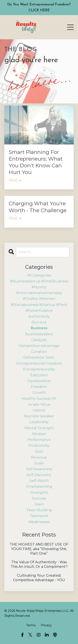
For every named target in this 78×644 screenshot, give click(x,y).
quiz (39, 451)
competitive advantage (39, 346)
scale (39, 463)
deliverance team (39, 357)
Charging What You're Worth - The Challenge (38, 206)
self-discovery (39, 475)
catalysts (39, 340)
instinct (39, 410)
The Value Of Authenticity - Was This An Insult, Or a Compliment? (39, 564)
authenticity (39, 316)
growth (39, 393)
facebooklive (39, 381)
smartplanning (39, 486)
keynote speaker (39, 416)
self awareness (39, 469)
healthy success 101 (39, 399)
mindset (39, 434)
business (39, 328)
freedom (39, 387)
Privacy (46, 625)
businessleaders (39, 334)
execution (39, 375)
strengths (39, 493)
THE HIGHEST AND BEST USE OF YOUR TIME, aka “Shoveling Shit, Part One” (39, 548)
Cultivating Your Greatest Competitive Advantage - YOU (39, 577)
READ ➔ (15, 180)
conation (39, 352)
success (39, 498)
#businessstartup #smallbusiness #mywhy (39, 284)
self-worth (39, 481)
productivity (39, 445)
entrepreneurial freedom (39, 363)
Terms (31, 625)
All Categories (39, 275)
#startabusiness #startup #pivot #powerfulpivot (39, 308)
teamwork (39, 516)
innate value (39, 404)
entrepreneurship (39, 369)
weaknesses (39, 522)
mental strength (39, 428)
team (39, 504)
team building (39, 510)
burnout (39, 322)
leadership (39, 422)
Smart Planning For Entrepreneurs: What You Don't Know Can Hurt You (36, 162)
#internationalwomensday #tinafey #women (39, 296)
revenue (39, 457)
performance (39, 440)
